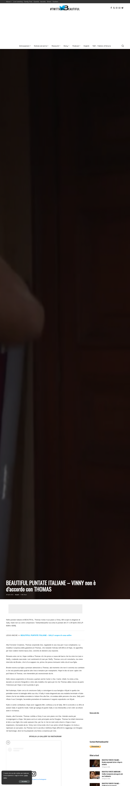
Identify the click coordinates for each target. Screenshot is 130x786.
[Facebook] (111, 7)
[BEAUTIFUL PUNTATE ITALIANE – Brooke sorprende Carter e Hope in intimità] (95, 763)
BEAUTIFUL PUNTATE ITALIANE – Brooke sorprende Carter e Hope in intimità (112, 762)
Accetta (24, 781)
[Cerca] (122, 46)
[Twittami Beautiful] (65, 7)
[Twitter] (114, 7)
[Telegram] (122, 7)
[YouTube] (119, 7)
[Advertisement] (65, 27)
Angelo (17, 594)
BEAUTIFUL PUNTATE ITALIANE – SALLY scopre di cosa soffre (46, 635)
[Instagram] (117, 7)
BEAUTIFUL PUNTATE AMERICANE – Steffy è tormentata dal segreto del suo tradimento (112, 773)
